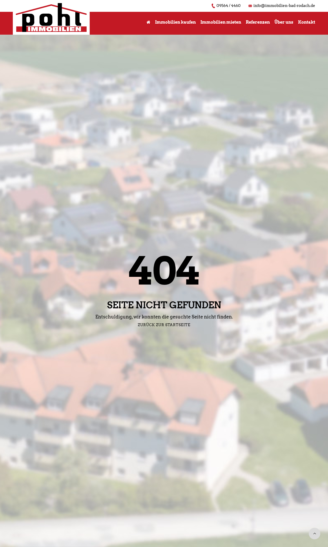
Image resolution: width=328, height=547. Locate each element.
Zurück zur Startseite (164, 325)
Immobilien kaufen (175, 22)
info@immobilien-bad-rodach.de (284, 5)
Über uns (283, 22)
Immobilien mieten (220, 22)
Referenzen (258, 22)
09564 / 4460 (229, 5)
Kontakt (306, 22)
